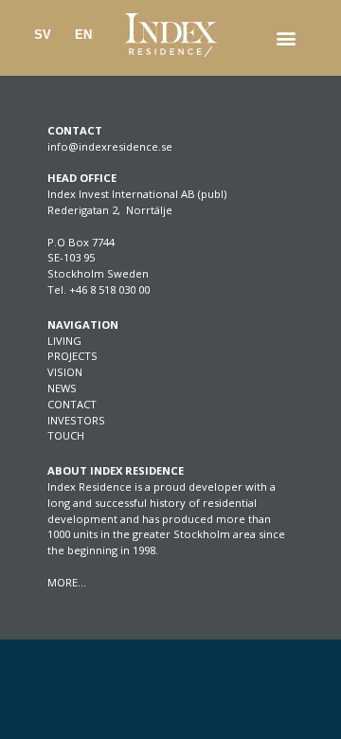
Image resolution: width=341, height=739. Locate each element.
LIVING (64, 340)
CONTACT (72, 404)
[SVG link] (170, 35)
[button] (285, 38)
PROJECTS (72, 356)
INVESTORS (76, 420)
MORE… (66, 582)
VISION (64, 372)
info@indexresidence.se (109, 146)
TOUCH (65, 435)
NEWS (62, 388)
